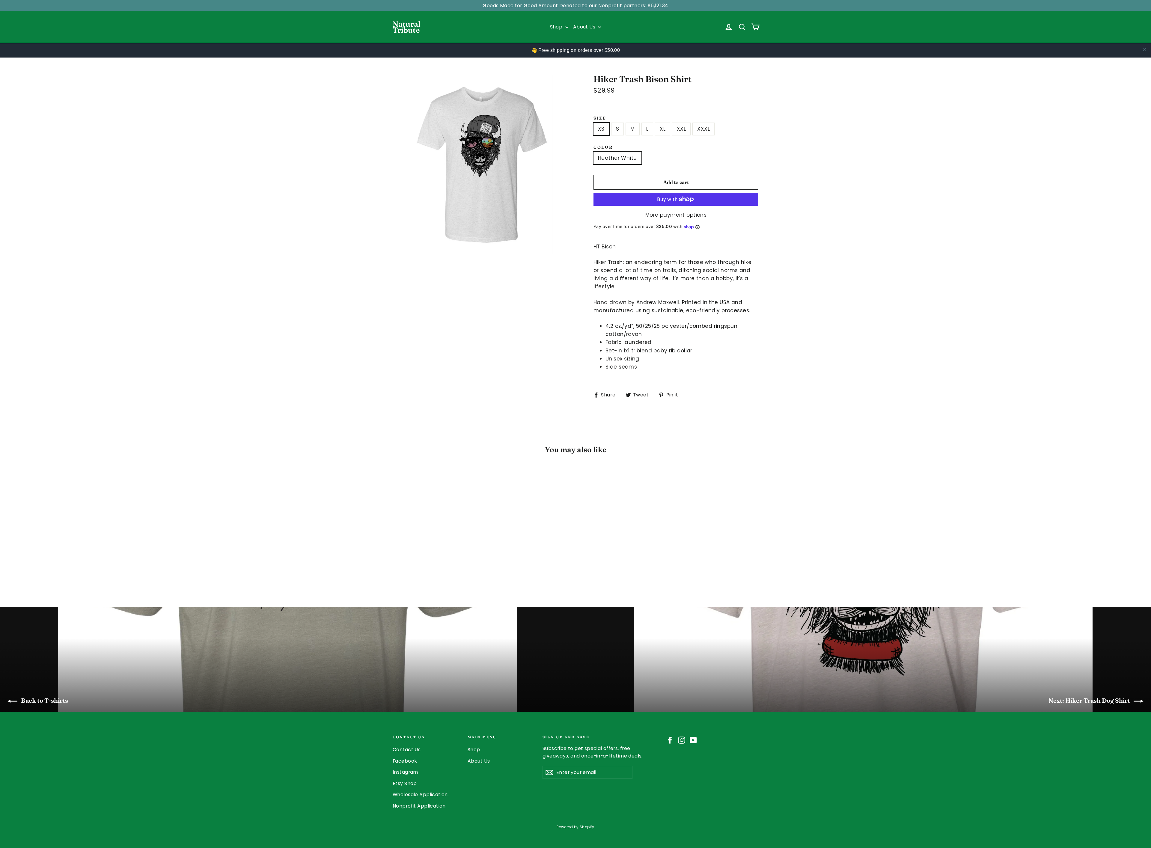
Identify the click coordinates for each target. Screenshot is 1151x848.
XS (601, 128)
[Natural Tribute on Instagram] (681, 740)
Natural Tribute (407, 26)
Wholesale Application (420, 794)
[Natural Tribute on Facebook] (670, 740)
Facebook (405, 761)
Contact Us (407, 749)
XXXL (703, 128)
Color (603, 147)
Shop (557, 26)
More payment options (676, 214)
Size (599, 118)
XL (662, 128)
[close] (1144, 49)
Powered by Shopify (575, 826)
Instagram (405, 772)
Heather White (617, 158)
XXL (681, 128)
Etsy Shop (405, 783)
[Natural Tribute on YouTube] (693, 740)
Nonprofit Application (419, 805)
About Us (585, 26)
